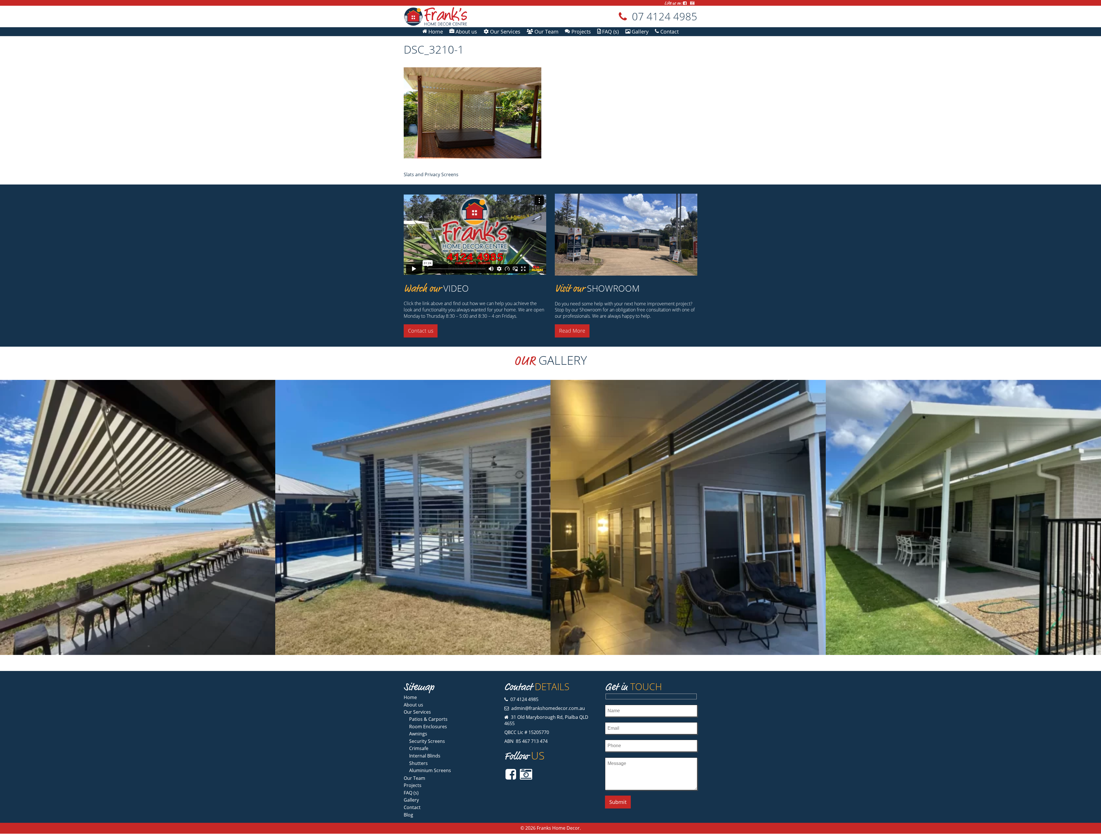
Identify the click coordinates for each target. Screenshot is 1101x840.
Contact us (420, 330)
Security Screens (427, 741)
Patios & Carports (428, 719)
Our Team (414, 778)
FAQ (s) (411, 793)
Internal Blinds (424, 756)
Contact (412, 807)
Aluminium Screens (430, 770)
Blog (408, 815)
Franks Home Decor (558, 828)
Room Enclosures (428, 726)
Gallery (411, 800)
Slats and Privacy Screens (431, 174)
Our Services (417, 712)
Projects (412, 785)
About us (413, 705)
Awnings (418, 734)
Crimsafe (418, 748)
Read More (572, 330)
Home (410, 697)
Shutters (418, 763)
